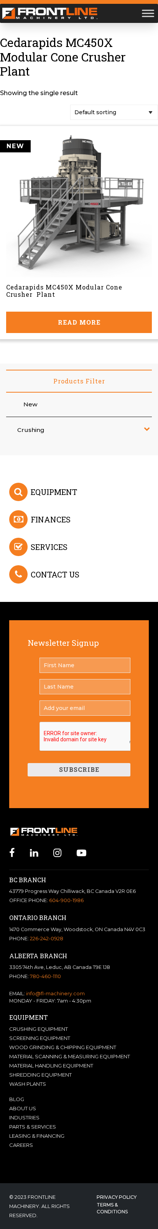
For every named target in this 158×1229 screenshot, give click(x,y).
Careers (21, 1145)
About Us (22, 1108)
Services (49, 547)
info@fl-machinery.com (55, 993)
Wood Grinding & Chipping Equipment (62, 1047)
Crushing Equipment (38, 1029)
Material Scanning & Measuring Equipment (69, 1056)
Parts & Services (32, 1127)
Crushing (30, 429)
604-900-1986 (66, 900)
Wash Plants (27, 1084)
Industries (24, 1117)
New (30, 404)
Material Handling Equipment (51, 1065)
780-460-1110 (45, 976)
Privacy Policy (117, 1197)
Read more (79, 322)
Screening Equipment (39, 1038)
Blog (16, 1099)
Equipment (54, 492)
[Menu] (148, 13)
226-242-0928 (46, 938)
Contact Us (55, 574)
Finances (51, 519)
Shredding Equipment (40, 1075)
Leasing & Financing (36, 1136)
